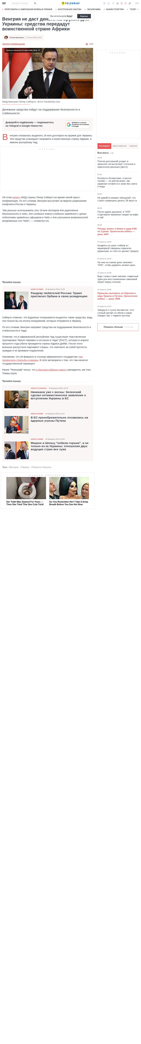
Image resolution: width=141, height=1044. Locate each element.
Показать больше (113, 327)
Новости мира (37, 289)
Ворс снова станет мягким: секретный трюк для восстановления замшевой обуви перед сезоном (117, 279)
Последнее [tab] (104, 146)
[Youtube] (117, 3)
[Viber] (108, 3)
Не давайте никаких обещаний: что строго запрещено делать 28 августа (117, 199)
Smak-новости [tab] (120, 146)
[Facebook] (104, 3)
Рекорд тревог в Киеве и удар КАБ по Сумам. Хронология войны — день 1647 (117, 231)
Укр (137, 3)
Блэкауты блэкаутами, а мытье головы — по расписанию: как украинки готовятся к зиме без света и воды (117, 182)
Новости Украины (39, 388)
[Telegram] (113, 3)
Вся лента (103, 153)
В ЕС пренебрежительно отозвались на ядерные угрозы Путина (59, 419)
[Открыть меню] (4, 3)
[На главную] (70, 3)
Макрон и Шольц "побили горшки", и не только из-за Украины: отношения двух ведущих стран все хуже (60, 446)
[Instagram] (126, 3)
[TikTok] (130, 3)
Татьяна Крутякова (16, 37)
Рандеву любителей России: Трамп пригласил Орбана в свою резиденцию (59, 295)
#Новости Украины (41, 467)
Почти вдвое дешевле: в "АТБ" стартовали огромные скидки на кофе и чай (117, 215)
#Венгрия (14, 467)
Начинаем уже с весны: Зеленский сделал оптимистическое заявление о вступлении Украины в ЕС (58, 395)
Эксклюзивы (94, 9)
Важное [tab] (133, 146)
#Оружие (24, 467)
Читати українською (13, 44)
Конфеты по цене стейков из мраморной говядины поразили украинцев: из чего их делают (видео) (118, 248)
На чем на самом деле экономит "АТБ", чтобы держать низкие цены (116, 263)
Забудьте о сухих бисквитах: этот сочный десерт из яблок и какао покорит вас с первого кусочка (115, 313)
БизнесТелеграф (115, 9)
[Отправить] (35, 3)
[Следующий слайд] (138, 9)
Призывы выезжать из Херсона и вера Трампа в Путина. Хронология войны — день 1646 (117, 296)
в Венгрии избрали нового (51, 369)
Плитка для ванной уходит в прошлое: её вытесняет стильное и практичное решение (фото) (116, 164)
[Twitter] (122, 3)
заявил (16, 197)
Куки (69, 16)
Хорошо (84, 16)
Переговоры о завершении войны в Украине (28, 9)
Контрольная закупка (69, 9)
